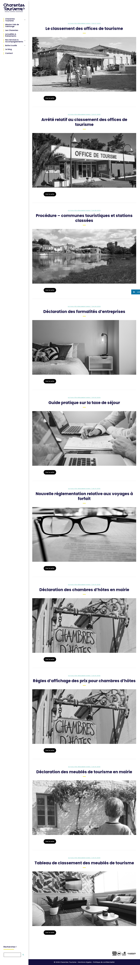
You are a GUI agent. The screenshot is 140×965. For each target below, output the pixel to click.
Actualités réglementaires (79, 23)
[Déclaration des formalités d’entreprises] (84, 347)
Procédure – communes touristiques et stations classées (84, 218)
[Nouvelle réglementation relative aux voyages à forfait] (84, 534)
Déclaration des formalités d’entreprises (84, 311)
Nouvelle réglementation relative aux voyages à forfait (84, 496)
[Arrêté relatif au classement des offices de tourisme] (84, 160)
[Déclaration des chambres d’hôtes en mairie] (84, 625)
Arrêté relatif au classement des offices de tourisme (84, 122)
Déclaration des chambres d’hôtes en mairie (84, 590)
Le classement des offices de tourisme (84, 28)
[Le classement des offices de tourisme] (84, 64)
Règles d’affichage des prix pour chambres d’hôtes (84, 681)
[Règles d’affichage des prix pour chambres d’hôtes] (84, 716)
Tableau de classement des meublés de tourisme (84, 863)
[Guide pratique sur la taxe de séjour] (84, 438)
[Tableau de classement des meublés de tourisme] (84, 898)
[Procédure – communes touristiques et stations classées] (84, 256)
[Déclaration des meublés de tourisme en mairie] (84, 807)
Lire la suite (50, 98)
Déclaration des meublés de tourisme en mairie (84, 772)
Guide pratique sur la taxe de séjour (84, 402)
